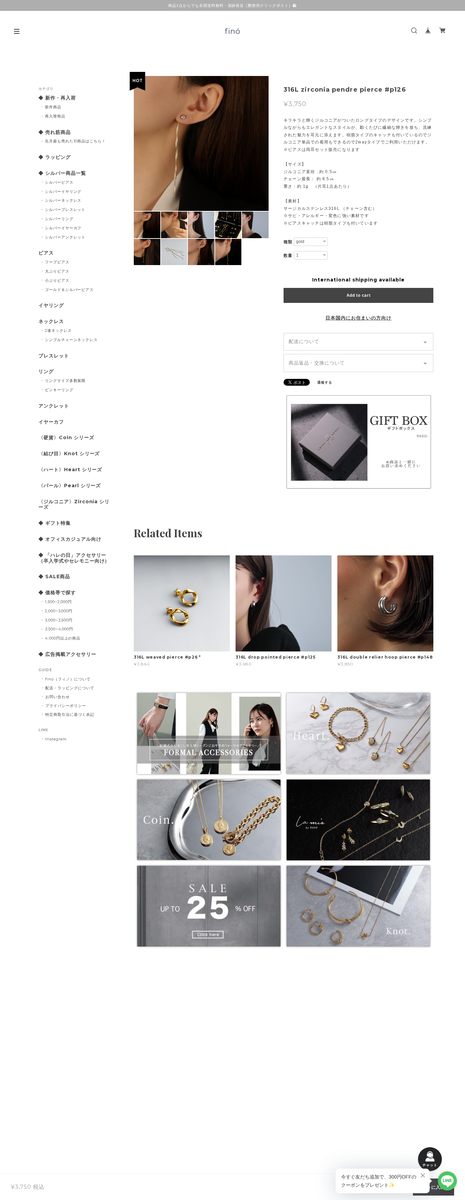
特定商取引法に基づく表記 (69, 714)
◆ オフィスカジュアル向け (69, 539)
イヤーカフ (51, 422)
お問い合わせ (57, 696)
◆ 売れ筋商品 (54, 132)
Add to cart (359, 295)
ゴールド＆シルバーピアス (69, 289)
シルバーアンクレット (65, 237)
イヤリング (51, 305)
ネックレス (51, 321)
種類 (288, 242)
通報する (324, 382)
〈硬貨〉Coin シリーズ (66, 438)
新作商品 (53, 107)
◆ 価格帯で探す (57, 593)
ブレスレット (53, 356)
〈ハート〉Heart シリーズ (70, 470)
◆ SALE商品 (54, 577)
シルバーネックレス (63, 200)
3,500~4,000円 (59, 629)
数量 (288, 255)
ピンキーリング (59, 389)
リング (46, 371)
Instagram (56, 739)
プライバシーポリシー (65, 705)
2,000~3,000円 (59, 611)
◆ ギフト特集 (54, 523)
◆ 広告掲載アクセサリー (67, 654)
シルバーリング (59, 218)
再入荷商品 (55, 116)
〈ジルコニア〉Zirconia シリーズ (74, 504)
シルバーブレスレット (65, 209)
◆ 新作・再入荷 (57, 98)
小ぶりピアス (57, 280)
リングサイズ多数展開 (65, 380)
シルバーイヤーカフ (63, 228)
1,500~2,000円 (58, 601)
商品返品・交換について (317, 363)
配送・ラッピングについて (69, 688)
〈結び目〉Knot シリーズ (69, 454)
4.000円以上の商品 (63, 638)
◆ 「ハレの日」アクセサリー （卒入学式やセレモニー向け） (74, 558)
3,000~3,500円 (59, 620)
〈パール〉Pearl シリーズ (69, 486)
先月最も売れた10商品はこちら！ (75, 141)
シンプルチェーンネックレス (71, 339)
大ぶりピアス (57, 271)
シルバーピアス (59, 182)
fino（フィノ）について (67, 679)
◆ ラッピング (54, 157)
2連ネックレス (58, 330)
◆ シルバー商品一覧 (62, 173)
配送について (304, 341)
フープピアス (57, 262)
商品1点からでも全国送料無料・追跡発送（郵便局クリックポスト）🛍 (232, 5)
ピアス (46, 253)
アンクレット (53, 406)
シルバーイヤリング (63, 191)
